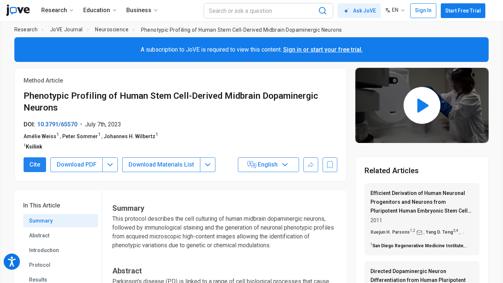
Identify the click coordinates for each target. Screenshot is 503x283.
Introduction (44, 250)
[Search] (322, 10)
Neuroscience (112, 29)
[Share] (310, 164)
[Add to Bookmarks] (330, 164)
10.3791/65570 (57, 124)
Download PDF (76, 164)
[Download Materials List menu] (207, 164)
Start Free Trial (463, 11)
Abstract (39, 235)
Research (26, 29)
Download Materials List (161, 164)
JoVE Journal (66, 29)
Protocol (39, 265)
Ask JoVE (364, 11)
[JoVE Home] (18, 10)
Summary (41, 221)
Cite (34, 164)
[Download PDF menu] (110, 164)
